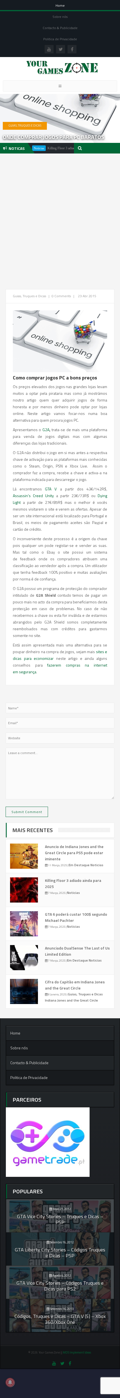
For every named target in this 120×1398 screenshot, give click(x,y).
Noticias (96, 865)
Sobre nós (60, 16)
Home (60, 5)
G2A (45, 430)
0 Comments (61, 296)
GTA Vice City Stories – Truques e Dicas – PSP (60, 1219)
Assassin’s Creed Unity (33, 496)
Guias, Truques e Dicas (24, 125)
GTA (48, 489)
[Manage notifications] (10, 1382)
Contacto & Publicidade (60, 27)
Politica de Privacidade (60, 39)
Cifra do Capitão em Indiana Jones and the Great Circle (75, 985)
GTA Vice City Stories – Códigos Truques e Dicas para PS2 (60, 1286)
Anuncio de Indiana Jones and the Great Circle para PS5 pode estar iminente (74, 853)
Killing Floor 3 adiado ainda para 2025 (61, 148)
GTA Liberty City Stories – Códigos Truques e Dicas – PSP (60, 1252)
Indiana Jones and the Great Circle (71, 1000)
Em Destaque (79, 865)
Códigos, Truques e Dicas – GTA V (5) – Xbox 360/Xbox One (60, 1319)
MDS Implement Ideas (77, 1352)
